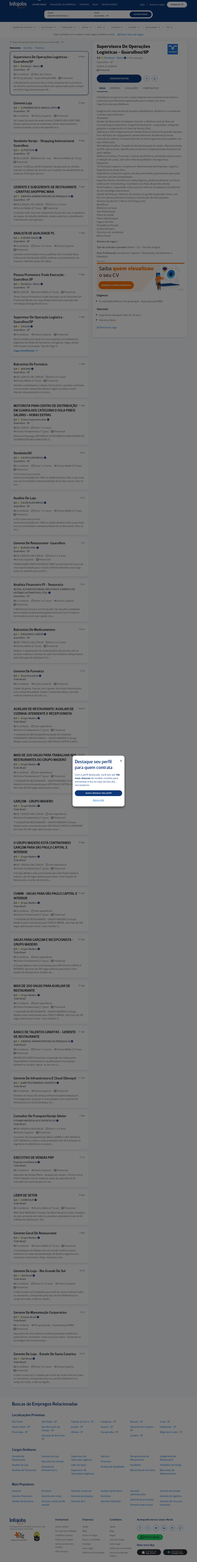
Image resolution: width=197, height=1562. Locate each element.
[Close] (121, 761)
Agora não (98, 800)
